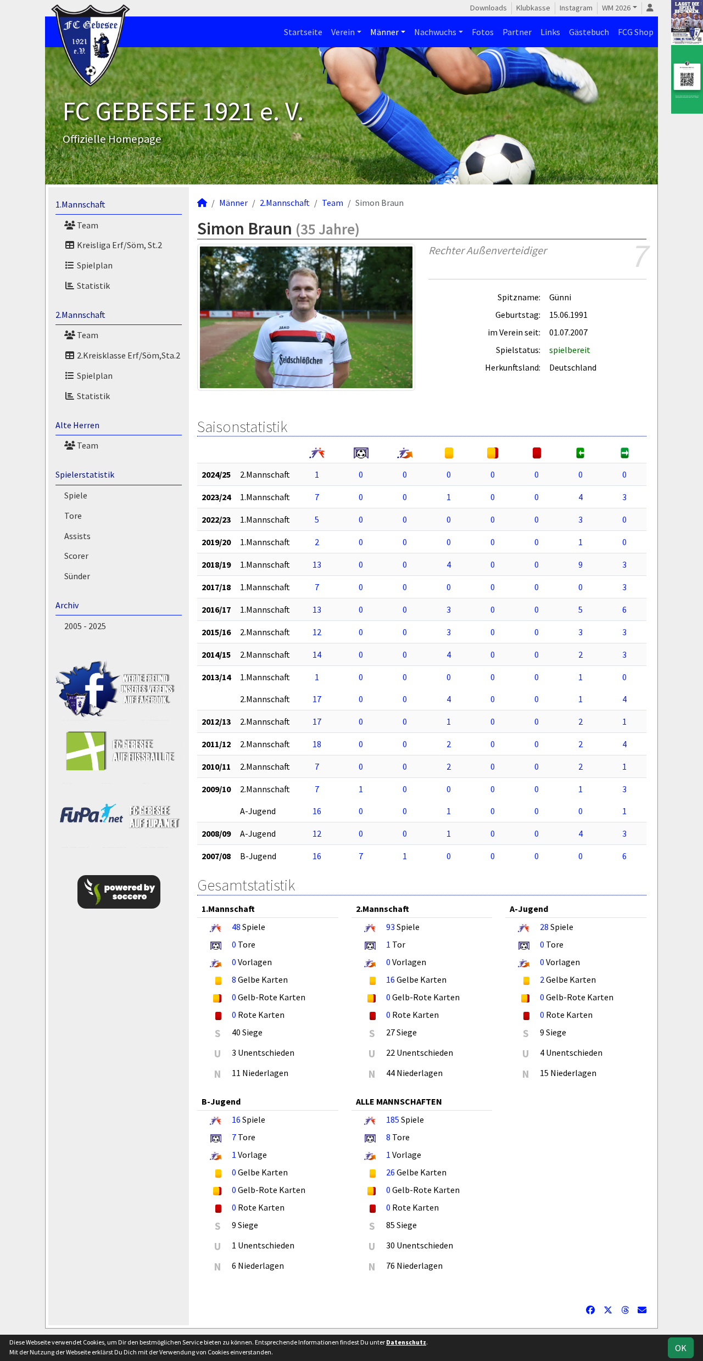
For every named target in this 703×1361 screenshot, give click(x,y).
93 (390, 926)
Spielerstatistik (84, 474)
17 (317, 698)
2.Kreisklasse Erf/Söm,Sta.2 (127, 355)
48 (236, 926)
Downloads (488, 8)
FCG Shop (636, 31)
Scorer (76, 555)
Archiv (67, 605)
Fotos (483, 31)
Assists (77, 535)
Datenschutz (406, 1342)
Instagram (576, 8)
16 (317, 810)
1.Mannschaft (80, 204)
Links (550, 31)
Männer (384, 31)
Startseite (303, 31)
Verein (343, 31)
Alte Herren (77, 424)
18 (317, 743)
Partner (517, 31)
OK (681, 1347)
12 (317, 631)
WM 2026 (616, 8)
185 (392, 1119)
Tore (73, 515)
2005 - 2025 (85, 625)
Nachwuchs (435, 31)
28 (544, 926)
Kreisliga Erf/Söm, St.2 (118, 244)
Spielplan (94, 265)
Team (86, 225)
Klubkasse (533, 8)
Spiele (75, 495)
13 (317, 564)
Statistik (92, 285)
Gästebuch (589, 31)
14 (317, 654)
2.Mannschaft (80, 314)
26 (390, 1172)
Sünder (77, 575)
